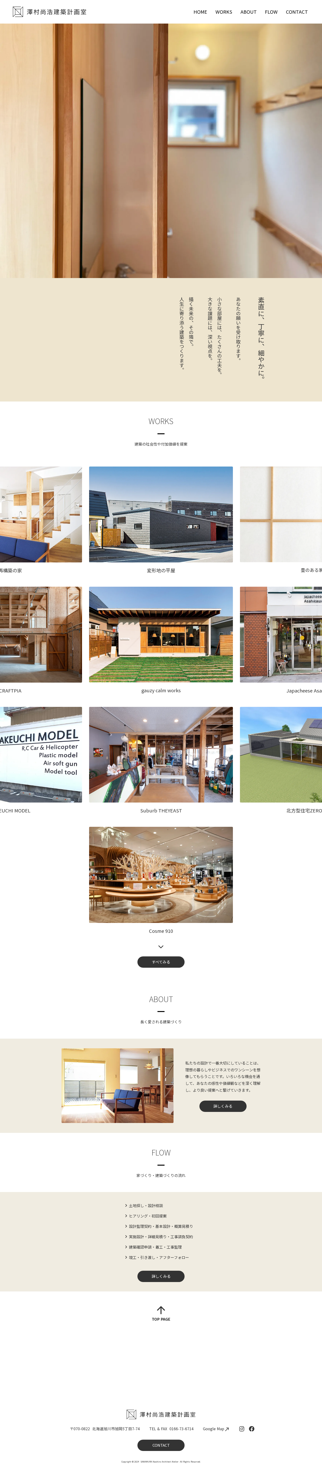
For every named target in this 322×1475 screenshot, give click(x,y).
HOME (200, 11)
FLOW (271, 11)
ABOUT (248, 11)
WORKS (223, 11)
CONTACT (297, 11)
